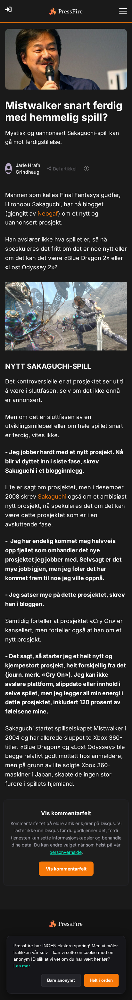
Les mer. (22, 965)
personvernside (65, 852)
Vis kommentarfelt (66, 868)
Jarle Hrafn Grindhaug (28, 168)
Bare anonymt (61, 980)
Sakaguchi (53, 496)
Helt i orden (101, 980)
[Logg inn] (10, 11)
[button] (66, 842)
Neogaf (47, 213)
